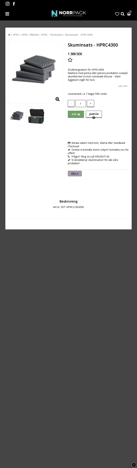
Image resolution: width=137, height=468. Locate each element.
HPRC (16, 34)
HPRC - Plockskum (52, 34)
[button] (117, 14)
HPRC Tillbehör (30, 34)
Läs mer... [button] (123, 86)
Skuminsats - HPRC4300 (79, 34)
